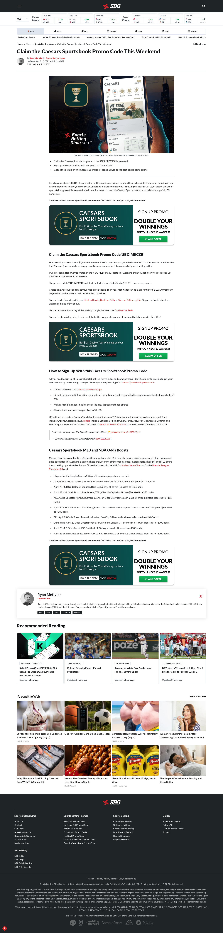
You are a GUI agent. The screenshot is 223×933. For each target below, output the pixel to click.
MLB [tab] (59, 31)
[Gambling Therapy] (92, 922)
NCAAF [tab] (113, 31)
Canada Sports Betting (123, 828)
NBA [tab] (140, 31)
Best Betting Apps (121, 836)
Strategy (167, 832)
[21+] (73, 923)
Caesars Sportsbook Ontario (112, 424)
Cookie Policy (129, 878)
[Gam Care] (81, 923)
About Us (18, 821)
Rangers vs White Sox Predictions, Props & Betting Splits (133, 670)
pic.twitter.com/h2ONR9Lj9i (125, 431)
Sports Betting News (44, 44)
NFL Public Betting (23, 863)
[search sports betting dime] (203, 6)
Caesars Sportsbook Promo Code (79, 839)
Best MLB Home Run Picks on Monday (196, 37)
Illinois (86, 420)
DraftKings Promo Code (75, 832)
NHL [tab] (167, 31)
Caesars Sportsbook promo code (137, 382)
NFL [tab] (86, 31)
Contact (18, 825)
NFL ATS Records (22, 867)
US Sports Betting (121, 825)
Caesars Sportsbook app (89, 389)
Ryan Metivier (36, 58)
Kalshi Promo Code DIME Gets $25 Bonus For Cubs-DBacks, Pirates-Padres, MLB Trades (38, 672)
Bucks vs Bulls (107, 299)
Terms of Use (116, 878)
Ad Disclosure (199, 44)
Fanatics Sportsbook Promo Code (79, 843)
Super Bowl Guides (172, 821)
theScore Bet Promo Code (76, 825)
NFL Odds (19, 856)
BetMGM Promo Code (74, 821)
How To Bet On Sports (173, 828)
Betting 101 (168, 825)
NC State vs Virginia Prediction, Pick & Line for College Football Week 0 (182, 670)
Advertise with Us (22, 832)
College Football (173, 663)
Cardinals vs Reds (124, 310)
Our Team (19, 828)
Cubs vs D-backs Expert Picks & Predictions (84, 670)
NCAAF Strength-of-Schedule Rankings (61, 37)
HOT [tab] (31, 32)
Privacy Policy (102, 878)
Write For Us (20, 839)
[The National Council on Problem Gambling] (144, 922)
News (28, 44)
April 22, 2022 (102, 438)
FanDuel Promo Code (74, 836)
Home (20, 44)
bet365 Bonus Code (73, 828)
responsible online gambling (92, 901)
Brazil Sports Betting (123, 832)
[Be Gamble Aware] (112, 922)
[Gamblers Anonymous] (129, 922)
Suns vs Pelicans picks (129, 299)
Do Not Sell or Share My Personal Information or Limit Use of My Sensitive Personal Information (111, 915)
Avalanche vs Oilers (131, 465)
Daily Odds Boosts (26, 37)
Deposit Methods (121, 839)
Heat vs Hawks (91, 299)
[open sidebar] (19, 6)
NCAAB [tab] (194, 31)
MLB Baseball (75, 663)
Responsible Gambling (24, 836)
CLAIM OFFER (153, 239)
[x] (201, 596)
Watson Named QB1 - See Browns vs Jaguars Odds (110, 37)
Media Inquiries (21, 843)
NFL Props (19, 859)
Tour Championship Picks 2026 (156, 37)
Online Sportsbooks (122, 821)
